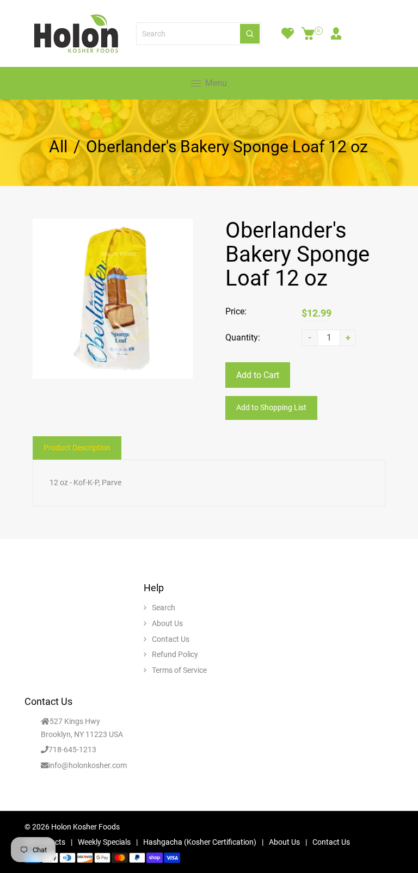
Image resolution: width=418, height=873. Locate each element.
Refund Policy (175, 654)
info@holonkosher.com (87, 765)
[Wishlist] (287, 34)
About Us (167, 623)
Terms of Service (179, 670)
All (58, 146)
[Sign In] (336, 34)
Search (163, 607)
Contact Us (170, 639)
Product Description (77, 447)
